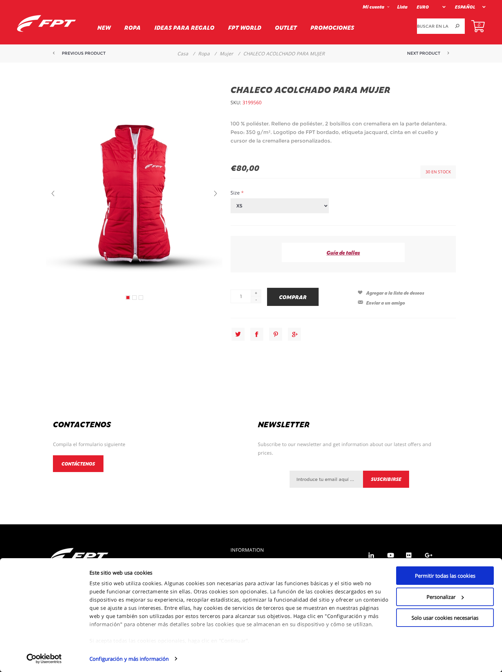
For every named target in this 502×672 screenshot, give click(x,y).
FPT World (244, 27)
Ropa (132, 27)
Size (236, 192)
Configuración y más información (129, 658)
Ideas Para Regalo (184, 27)
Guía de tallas (343, 252)
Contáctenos (78, 463)
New (104, 27)
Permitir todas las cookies (445, 575)
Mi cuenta (373, 6)
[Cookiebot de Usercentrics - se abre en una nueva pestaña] (44, 659)
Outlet (286, 27)
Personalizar (441, 596)
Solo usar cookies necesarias (445, 617)
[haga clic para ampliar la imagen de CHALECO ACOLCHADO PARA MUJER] (128, 297)
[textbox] (433, 26)
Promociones (332, 27)
